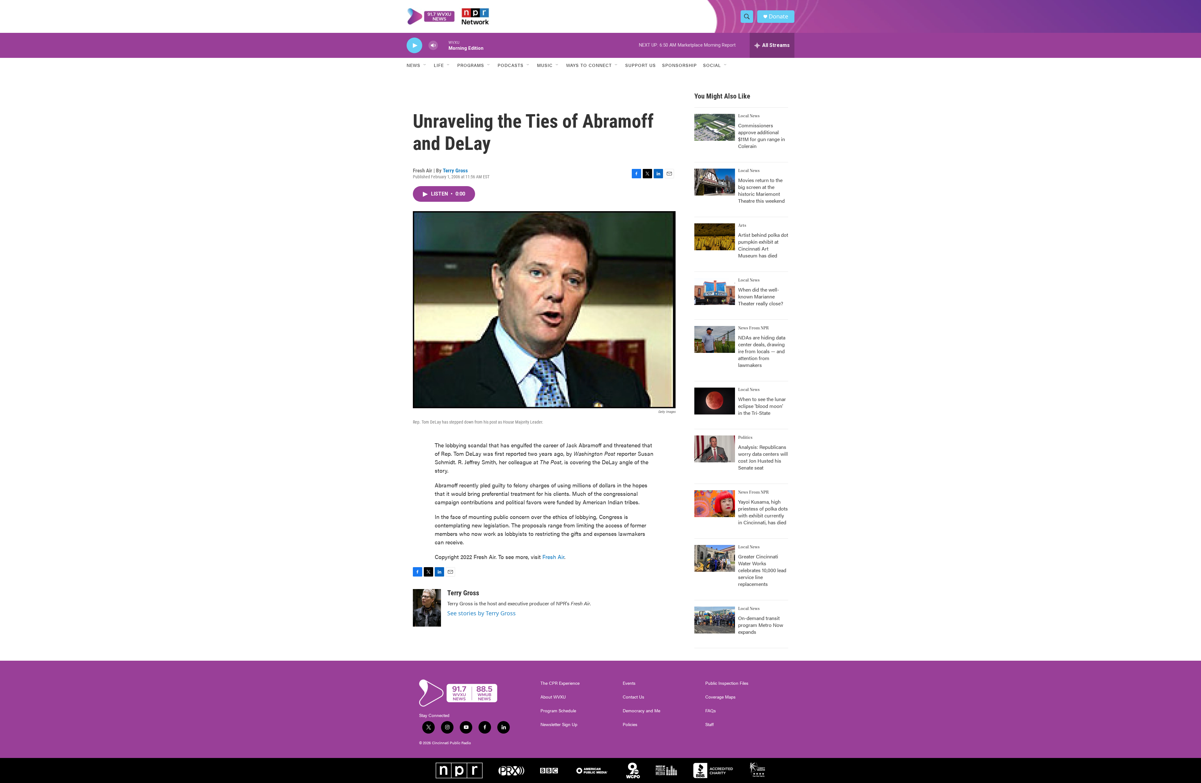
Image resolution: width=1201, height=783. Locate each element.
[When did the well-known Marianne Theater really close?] (714, 291)
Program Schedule (558, 710)
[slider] (443, 45)
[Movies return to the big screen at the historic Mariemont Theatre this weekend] (714, 182)
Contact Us (633, 696)
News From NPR (753, 328)
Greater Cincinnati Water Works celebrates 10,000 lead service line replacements (762, 570)
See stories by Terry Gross (481, 613)
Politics (745, 437)
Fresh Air (553, 557)
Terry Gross (455, 170)
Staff (709, 724)
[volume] (433, 45)
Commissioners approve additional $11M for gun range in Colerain (761, 136)
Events (629, 683)
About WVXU (553, 696)
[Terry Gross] (427, 608)
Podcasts (511, 65)
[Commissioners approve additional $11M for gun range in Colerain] (714, 127)
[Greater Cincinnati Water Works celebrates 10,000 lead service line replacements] (714, 558)
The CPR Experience (560, 683)
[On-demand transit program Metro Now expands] (714, 620)
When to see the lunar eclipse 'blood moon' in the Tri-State (762, 405)
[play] (414, 45)
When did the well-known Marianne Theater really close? (760, 296)
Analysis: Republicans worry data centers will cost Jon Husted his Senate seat (763, 457)
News (413, 65)
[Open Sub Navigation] (425, 65)
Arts (742, 225)
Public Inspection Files (726, 683)
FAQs (710, 710)
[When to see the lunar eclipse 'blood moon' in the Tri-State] (714, 401)
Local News (749, 116)
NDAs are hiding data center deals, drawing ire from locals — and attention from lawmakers (761, 351)
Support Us (640, 65)
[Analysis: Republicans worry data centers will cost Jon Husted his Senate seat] (714, 448)
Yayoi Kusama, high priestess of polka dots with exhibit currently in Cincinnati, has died (763, 512)
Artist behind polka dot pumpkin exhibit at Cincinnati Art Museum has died (763, 245)
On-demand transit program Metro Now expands (760, 624)
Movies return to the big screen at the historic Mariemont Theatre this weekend (761, 190)
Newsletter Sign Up (558, 724)
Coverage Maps (720, 696)
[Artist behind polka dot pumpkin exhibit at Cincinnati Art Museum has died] (714, 236)
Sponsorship (679, 65)
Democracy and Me (641, 710)
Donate (778, 16)
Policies (630, 724)
